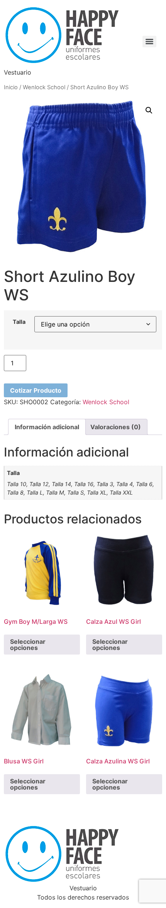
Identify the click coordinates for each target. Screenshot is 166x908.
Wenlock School (44, 87)
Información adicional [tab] (47, 427)
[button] (149, 110)
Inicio (11, 87)
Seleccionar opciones (28, 644)
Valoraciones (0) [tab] (115, 427)
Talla (19, 322)
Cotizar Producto (35, 390)
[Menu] (149, 41)
